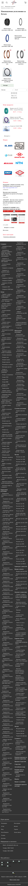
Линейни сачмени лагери (6, 406)
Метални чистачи (20, 477)
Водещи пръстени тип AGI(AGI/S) (21, 585)
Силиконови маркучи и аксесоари (21, 785)
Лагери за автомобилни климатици (4, 371)
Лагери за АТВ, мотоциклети (5, 385)
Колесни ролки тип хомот (6, 460)
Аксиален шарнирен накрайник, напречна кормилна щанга (20, 634)
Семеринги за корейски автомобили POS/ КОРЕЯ (6, 260)
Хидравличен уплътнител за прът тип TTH (21, 270)
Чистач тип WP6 (20, 544)
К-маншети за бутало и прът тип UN (7, 511)
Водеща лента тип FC (21, 581)
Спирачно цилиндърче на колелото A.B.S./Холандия (21, 699)
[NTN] (19, 163)
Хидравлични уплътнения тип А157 (7, 732)
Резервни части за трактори (20, 775)
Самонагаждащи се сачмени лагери (6, 327)
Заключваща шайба (6, 423)
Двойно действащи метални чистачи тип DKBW (21, 494)
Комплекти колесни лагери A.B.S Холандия (21, 603)
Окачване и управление (21, 592)
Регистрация (17, 823)
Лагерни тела (5, 357)
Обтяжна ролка (5, 448)
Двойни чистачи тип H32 (20, 547)
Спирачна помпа (20, 719)
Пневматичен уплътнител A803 (20, 381)
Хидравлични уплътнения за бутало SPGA (7, 676)
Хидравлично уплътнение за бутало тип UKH (7, 687)
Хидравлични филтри (21, 735)
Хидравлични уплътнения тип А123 (7, 593)
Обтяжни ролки (6, 455)
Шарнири (18, 610)
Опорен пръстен (6, 362)
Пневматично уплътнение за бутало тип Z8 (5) (20, 63)
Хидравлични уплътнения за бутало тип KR (7, 548)
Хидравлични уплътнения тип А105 (7, 582)
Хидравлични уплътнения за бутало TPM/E (7, 655)
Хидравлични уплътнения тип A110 (7, 589)
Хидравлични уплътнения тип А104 (7, 578)
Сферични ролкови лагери (6, 344)
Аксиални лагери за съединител (6, 486)
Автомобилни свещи (20, 767)
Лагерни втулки (6, 359)
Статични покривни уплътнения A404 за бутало (20, 428)
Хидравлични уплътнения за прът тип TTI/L (7, 805)
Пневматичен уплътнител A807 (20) (7, 45)
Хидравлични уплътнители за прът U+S (7, 769)
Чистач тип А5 (19, 539)
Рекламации (4, 823)
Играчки (17, 779)
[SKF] (8, 173)
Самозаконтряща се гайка (6, 426)
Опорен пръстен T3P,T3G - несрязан (20, 451)
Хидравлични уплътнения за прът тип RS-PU (7, 785)
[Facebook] (2, 854)
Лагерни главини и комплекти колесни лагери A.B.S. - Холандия (6, 306)
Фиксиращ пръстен (6, 367)
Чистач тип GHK (20, 559)
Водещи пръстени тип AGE (21, 588)
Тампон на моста (20, 622)
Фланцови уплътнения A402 (21, 415)
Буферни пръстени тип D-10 (7, 759)
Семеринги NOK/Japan (7, 289)
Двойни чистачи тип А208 (20, 474)
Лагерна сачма (5, 446)
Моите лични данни (15, 879)
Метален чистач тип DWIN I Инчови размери (21, 485)
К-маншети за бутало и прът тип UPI (7, 523)
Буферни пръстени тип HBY (7, 789)
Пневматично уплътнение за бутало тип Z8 (21, 399)
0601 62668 (10, 850)
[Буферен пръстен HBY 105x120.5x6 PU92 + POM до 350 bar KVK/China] (6, 120)
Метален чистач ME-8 (21, 529)
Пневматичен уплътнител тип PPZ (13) (7, 63)
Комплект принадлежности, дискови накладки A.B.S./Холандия (19, 671)
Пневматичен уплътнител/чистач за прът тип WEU (21, 365)
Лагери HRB (5, 382)
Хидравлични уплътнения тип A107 (7, 502)
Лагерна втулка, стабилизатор (19, 615)
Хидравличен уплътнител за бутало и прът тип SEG (7, 528)
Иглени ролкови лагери (5, 348)
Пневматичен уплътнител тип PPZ (21, 394)
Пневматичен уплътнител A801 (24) (7, 29)
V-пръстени (19, 327)
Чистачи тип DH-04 (21, 563)
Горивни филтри (20, 733)
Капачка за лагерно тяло (6, 439)
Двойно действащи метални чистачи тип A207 (20, 469)
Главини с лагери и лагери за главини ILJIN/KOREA (6, 296)
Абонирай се (7, 136)
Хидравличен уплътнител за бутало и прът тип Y (7, 533)
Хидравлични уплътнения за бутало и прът (7, 495)
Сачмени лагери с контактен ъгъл (6, 323)
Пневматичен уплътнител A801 (20, 377)
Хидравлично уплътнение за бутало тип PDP (7, 628)
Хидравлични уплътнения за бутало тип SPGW (7, 553)
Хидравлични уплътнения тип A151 (7, 709)
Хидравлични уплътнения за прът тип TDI (7, 800)
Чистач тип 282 (20, 511)
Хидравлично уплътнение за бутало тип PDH (7, 622)
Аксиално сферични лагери (6, 478)
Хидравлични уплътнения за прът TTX (21, 297)
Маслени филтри (20, 731)
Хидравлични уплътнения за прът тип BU (21, 286)
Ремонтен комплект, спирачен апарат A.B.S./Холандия (21, 684)
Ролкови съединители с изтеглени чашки (7, 468)
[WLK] (19, 173)
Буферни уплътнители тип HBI (21, 312)
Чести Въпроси (4, 832)
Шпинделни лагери (7, 475)
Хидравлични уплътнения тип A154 (7, 720)
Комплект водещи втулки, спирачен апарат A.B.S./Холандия (21, 689)
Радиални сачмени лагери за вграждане (6, 351)
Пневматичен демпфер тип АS (20, 360)
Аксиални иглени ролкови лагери (6, 414)
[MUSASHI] (19, 155)
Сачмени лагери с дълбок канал (6, 315)
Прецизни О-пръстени (20, 761)
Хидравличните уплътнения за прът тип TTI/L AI (7, 811)
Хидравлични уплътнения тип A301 (7, 601)
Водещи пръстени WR (21, 571)
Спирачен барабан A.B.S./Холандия (20, 651)
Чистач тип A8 (19, 552)
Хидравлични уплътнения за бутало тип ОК (7, 611)
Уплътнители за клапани (5, 275)
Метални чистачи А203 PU (21, 519)
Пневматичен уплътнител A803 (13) (20, 29)
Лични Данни (17, 832)
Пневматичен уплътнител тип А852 (21, 339)
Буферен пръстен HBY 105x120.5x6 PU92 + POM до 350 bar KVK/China (17, 118)
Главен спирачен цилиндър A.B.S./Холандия (19, 665)
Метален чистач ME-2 (21, 526)
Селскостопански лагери (5, 311)
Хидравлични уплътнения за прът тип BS (7, 696)
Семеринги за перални (7, 268)
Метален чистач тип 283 (20, 536)
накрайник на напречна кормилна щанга (20, 629)
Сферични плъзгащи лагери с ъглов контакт (6, 435)
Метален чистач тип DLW (21, 480)
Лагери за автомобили (7, 374)
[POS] (8, 156)
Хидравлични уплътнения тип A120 (7, 701)
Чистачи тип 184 (20, 508)
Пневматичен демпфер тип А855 (20, 347)
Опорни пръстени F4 (21, 424)
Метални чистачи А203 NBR (21, 523)
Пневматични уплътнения (18, 331)
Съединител (18, 738)
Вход (2, 829)
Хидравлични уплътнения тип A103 (7, 574)
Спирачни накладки (21, 717)
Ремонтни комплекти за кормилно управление (21, 758)
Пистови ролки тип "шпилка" (6, 418)
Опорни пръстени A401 (20, 411)
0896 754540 (11, 848)
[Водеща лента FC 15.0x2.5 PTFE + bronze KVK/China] (6, 111)
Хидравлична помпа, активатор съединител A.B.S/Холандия (20, 748)
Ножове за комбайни (20, 781)
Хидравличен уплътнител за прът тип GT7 (21, 292)
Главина (18, 599)
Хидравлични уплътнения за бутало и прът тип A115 (7, 507)
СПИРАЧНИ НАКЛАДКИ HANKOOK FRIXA (21, 642)
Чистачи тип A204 (20, 459)
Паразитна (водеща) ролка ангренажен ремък (7, 482)
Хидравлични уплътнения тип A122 (7, 705)
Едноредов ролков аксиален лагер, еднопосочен (6, 396)
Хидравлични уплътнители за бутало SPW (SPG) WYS (7, 682)
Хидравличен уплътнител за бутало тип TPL (7, 649)
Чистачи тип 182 (20, 503)
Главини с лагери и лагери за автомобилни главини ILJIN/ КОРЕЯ (21, 596)
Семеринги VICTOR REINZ (6, 283)
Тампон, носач (19, 625)
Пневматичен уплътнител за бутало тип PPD (21, 404)
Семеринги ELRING (7, 280)
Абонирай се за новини (9, 227)
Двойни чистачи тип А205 (20, 465)
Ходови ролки (5, 388)
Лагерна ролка (5, 432)
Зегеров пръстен (6, 421)
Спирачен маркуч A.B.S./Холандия (20, 694)
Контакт (16, 826)
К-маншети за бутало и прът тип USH (7, 519)
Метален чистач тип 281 (20, 532)
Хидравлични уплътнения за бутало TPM (7, 606)
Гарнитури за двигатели (21, 566)
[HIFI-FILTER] (8, 163)
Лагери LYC (5, 379)
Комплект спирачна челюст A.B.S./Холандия (21, 660)
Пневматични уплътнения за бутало (20, 373)
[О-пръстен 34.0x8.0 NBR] (6, 128)
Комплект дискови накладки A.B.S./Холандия (20, 655)
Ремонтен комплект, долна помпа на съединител (20, 753)
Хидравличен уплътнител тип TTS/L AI (21, 259)
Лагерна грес (5, 429)
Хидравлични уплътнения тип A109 (7, 586)
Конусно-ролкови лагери (6, 334)
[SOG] (19, 146)
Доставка (3, 838)
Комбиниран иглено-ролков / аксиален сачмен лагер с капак (6, 401)
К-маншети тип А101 (8, 498)
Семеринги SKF (6, 286)
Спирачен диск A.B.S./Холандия (21, 647)
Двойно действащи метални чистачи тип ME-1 (20, 515)
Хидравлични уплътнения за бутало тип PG (7, 559)
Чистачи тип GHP (20, 561)
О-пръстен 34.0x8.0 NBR (16, 126)
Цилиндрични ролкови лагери (7, 330)
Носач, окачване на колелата (20, 619)
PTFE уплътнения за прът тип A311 (7, 744)
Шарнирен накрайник (7, 457)
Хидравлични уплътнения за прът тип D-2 (7, 749)
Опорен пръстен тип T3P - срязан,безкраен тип (20, 446)
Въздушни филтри (20, 728)
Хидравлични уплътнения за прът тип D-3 (7, 754)
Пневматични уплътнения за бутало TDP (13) (20, 37)
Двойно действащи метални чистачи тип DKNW (21, 500)
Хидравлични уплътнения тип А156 (7, 728)
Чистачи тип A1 (20, 541)
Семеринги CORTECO (7, 278)
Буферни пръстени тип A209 (7, 740)
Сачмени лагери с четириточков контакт (6, 391)
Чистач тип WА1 (20, 550)
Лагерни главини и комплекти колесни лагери (6, 339)
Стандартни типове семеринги (6, 247)
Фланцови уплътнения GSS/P (21, 432)
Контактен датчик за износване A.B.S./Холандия (20, 704)
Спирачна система (19, 638)
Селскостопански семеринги (5, 265)
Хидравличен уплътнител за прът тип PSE (21, 275)
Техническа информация (9, 236)
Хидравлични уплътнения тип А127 (7, 597)
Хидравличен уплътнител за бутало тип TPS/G (7, 644)
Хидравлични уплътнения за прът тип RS (7, 780)
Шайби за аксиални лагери (6, 410)
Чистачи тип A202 (20, 456)
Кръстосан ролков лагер (6, 472)
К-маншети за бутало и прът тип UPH (7, 515)
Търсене (16, 829)
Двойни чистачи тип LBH (20, 556)
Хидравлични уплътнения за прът (6, 692)
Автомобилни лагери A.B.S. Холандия (6, 300)
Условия (3, 835)
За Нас (2, 826)
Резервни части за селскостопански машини (19, 771)
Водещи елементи (19, 569)
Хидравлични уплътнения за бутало (6, 538)
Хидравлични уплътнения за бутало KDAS (7, 542)
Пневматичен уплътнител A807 (20, 385)
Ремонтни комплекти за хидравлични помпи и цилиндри (21, 324)
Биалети (18, 612)
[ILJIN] (8, 145)
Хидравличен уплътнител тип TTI (21, 243)
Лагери (2, 292)
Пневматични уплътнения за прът (20, 335)
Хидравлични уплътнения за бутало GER (7, 660)
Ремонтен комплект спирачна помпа (20, 709)
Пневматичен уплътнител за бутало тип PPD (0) (7, 80)
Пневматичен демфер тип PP (21, 369)
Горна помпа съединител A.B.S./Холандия (20, 742)
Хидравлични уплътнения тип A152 (7, 713)
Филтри (17, 726)
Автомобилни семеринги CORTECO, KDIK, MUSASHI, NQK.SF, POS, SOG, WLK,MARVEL (6, 253)
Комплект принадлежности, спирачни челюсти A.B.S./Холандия (19, 678)
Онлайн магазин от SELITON (14, 884)
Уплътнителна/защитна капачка (19, 723)
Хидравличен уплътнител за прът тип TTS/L (21, 254)
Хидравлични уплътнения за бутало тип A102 (7, 569)
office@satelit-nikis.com (12, 845)
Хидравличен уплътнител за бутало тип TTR (7, 639)
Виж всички (5, 230)
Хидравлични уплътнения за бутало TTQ (7, 666)
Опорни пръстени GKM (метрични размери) (20, 437)
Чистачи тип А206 (20, 461)
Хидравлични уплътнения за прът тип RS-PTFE (21, 281)
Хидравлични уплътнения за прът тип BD (7, 763)
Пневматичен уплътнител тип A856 (21, 350)
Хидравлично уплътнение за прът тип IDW (21, 308)
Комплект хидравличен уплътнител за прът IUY (21, 318)
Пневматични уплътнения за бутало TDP (21, 390)
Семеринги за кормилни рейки (5, 271)
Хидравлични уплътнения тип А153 (7, 716)
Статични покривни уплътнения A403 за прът (20, 420)
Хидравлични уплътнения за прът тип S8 (7, 794)
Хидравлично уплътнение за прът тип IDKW (21, 302)
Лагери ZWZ (5, 377)
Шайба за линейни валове (6, 464)
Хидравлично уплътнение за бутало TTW (7, 671)
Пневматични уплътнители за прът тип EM (21, 355)
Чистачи (17, 454)
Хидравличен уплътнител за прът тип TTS (21, 264)
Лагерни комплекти (7, 354)
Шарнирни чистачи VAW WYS (21, 489)
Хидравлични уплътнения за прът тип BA (7, 774)
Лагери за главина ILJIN (20, 607)
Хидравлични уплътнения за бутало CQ (7, 564)
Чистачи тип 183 (20, 506)
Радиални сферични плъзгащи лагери (6, 443)
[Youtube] (6, 854)
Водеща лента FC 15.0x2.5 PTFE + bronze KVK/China (16, 109)
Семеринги (3, 244)
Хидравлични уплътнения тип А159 (7, 736)
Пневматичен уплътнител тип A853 (21, 343)
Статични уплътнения (20, 408)
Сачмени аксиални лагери (6, 319)
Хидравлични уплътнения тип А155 (7, 724)
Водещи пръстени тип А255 (21, 574)
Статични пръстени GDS (20, 442)
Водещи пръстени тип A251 (21, 578)
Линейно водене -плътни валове (5, 451)
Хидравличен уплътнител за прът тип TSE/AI (21, 248)
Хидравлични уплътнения (4, 490)
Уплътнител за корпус (7, 364)
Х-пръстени (18, 764)
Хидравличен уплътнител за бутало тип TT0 (7, 633)
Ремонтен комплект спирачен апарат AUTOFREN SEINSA (20, 713)
